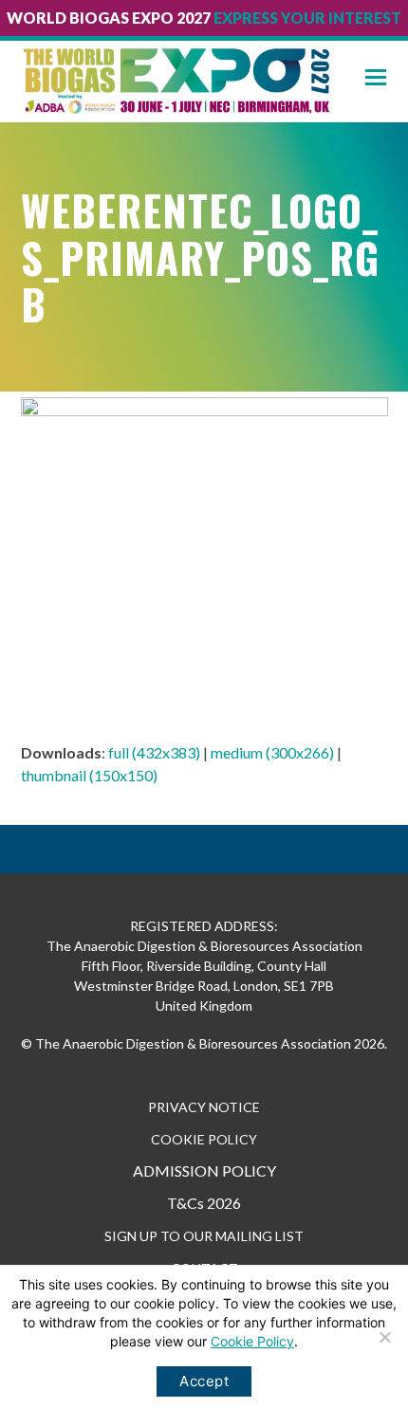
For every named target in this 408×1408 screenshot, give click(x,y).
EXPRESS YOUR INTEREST (307, 18)
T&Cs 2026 (204, 1203)
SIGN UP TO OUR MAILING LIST (204, 1236)
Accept (204, 1381)
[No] (384, 1336)
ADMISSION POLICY (204, 1170)
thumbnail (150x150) (89, 775)
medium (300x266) (272, 752)
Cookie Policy (252, 1341)
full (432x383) (154, 752)
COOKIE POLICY (204, 1139)
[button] (386, 77)
